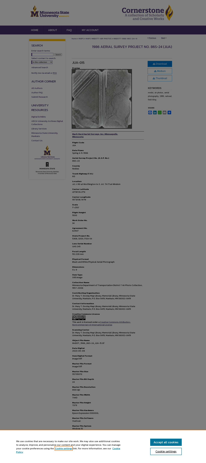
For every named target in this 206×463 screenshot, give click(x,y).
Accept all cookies (166, 442)
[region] (103, 446)
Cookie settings (63, 448)
